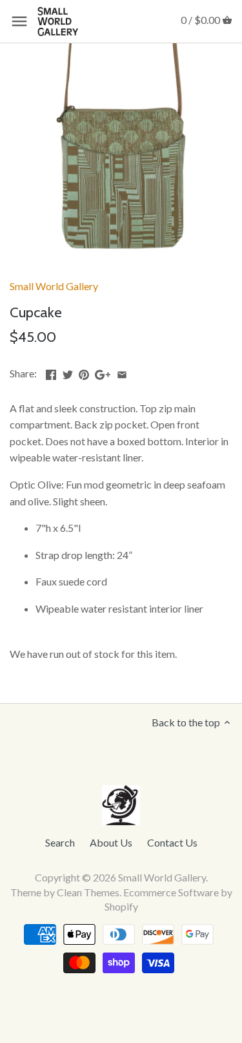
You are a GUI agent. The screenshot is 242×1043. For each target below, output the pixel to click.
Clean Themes (88, 892)
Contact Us (172, 842)
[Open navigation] (19, 21)
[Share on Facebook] (51, 372)
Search (60, 842)
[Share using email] (122, 372)
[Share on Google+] (102, 372)
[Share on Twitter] (68, 372)
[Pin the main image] (84, 372)
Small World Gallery (54, 286)
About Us (111, 842)
